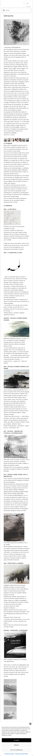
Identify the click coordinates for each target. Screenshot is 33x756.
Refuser (16, 745)
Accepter (16, 740)
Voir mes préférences (16, 750)
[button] (30, 724)
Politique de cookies (9, 753)
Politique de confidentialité (21, 753)
